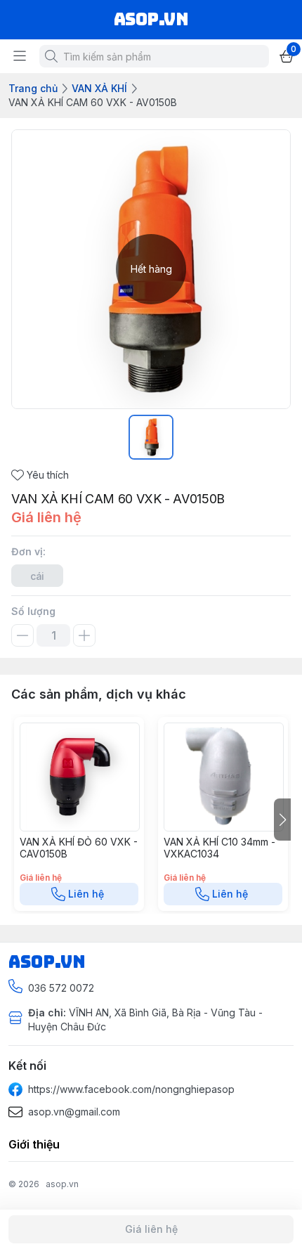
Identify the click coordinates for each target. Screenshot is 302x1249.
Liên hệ (86, 894)
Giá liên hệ (151, 1229)
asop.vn (62, 1184)
